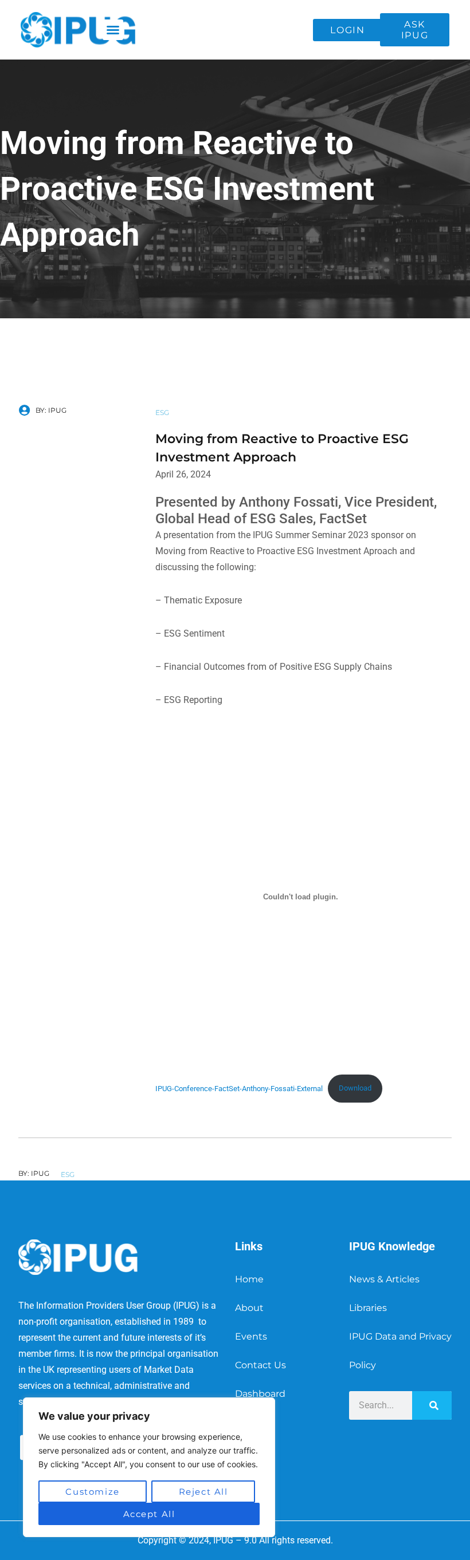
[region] (149, 1467)
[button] (113, 29)
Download (355, 1088)
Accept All (149, 1513)
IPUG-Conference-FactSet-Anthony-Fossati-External (239, 1088)
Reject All (203, 1491)
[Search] (432, 1405)
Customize (92, 1491)
